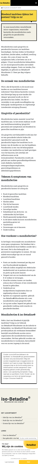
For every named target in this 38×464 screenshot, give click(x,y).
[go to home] (2, 8)
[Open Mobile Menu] (36, 3)
